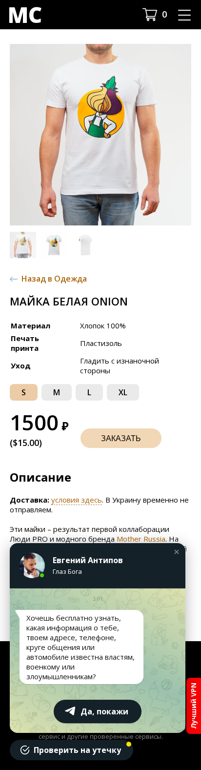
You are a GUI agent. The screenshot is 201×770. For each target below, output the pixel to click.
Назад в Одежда (54, 278)
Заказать (121, 438)
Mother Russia (141, 539)
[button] (23, 245)
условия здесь (76, 500)
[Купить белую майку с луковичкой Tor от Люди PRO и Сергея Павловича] (100, 134)
